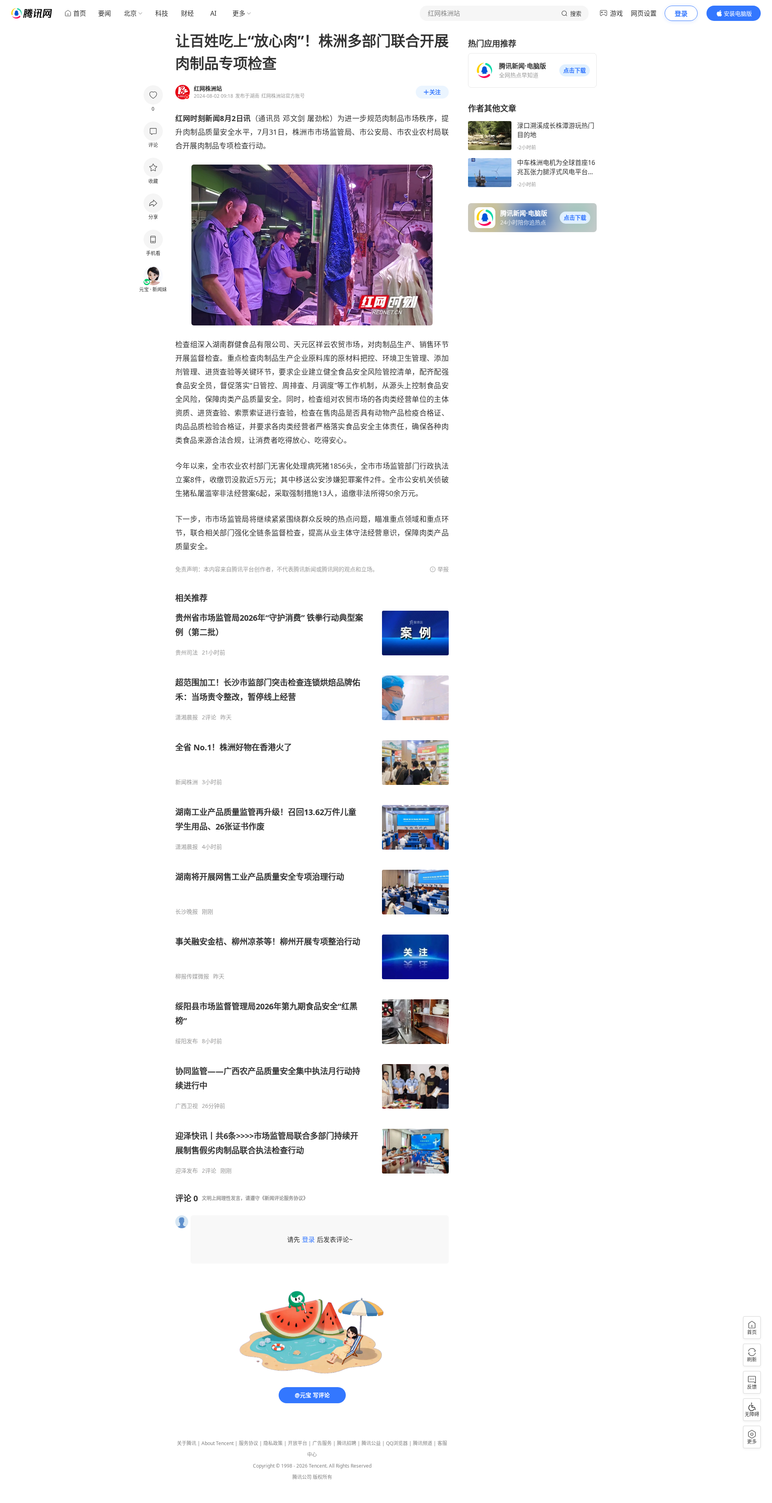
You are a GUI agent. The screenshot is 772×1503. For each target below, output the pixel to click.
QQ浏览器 (397, 1443)
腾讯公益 (371, 1443)
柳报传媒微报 (192, 976)
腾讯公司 (302, 1477)
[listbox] (312, 883)
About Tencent (217, 1443)
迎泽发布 (186, 1171)
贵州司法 (186, 652)
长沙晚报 (186, 911)
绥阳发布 (186, 1041)
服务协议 (248, 1443)
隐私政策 (273, 1443)
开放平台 (297, 1443)
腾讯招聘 (346, 1443)
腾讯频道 (422, 1443)
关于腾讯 (186, 1443)
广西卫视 (186, 1106)
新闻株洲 (186, 782)
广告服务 (322, 1443)
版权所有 (322, 1477)
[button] (574, 70)
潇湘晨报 (186, 717)
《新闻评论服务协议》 (284, 1198)
